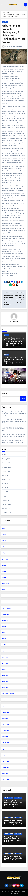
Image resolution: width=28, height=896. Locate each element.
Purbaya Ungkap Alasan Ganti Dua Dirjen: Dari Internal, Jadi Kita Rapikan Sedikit (13, 428)
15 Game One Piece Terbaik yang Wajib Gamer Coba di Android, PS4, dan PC (13, 377)
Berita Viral (18, 798)
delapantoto (5, 583)
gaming (5, 22)
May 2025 (5, 492)
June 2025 (5, 488)
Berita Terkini (9, 798)
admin (8, 46)
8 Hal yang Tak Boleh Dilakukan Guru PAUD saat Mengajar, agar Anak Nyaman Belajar (14, 413)
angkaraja (5, 559)
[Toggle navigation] (1, 4)
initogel (4, 571)
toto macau (5, 724)
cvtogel (4, 565)
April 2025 (5, 496)
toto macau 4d (6, 608)
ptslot (3, 589)
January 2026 (6, 459)
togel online (5, 614)
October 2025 (6, 471)
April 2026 (5, 454)
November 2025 (6, 467)
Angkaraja (5, 620)
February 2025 (6, 504)
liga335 (4, 645)
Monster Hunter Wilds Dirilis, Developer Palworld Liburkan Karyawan (13, 359)
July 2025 (5, 483)
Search (4, 393)
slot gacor (5, 700)
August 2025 (6, 479)
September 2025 (7, 475)
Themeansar (14, 893)
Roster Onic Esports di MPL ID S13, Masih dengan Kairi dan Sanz (19, 297)
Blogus (23, 891)
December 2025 (6, 463)
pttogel (4, 528)
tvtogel (4, 534)
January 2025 (6, 508)
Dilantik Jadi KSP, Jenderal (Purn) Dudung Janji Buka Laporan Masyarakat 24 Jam (14, 421)
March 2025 (5, 500)
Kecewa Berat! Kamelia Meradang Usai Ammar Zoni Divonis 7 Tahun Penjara (13, 858)
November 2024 (7, 512)
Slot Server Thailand (8, 693)
